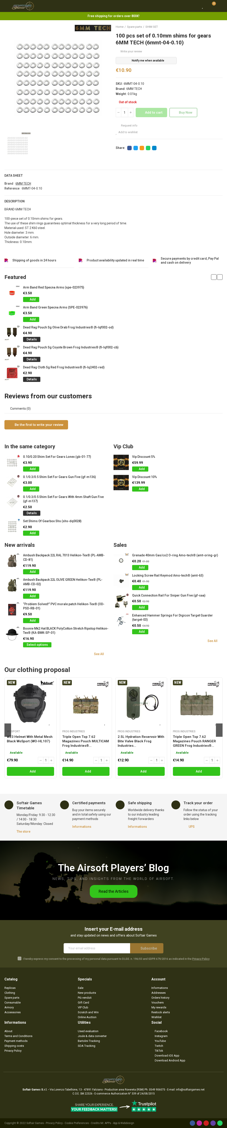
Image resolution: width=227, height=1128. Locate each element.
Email (142, 148)
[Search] (194, 6)
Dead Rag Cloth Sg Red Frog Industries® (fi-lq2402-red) (64, 367)
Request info (128, 125)
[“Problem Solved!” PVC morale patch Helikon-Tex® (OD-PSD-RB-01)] (12, 609)
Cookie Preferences (77, 1123)
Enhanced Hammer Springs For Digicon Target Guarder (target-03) (172, 618)
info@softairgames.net (190, 1089)
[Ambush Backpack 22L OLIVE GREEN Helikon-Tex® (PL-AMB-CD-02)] (12, 585)
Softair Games (35, 1123)
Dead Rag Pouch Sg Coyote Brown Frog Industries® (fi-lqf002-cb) (71, 347)
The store (23, 831)
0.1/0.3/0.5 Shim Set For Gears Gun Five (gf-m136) (59, 477)
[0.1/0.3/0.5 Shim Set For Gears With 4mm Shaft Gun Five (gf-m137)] (12, 502)
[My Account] (220, 6)
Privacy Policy (200, 958)
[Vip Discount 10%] (121, 482)
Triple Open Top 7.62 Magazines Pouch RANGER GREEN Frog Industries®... (194, 741)
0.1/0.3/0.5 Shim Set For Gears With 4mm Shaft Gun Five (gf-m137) (63, 499)
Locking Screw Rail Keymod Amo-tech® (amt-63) (168, 575)
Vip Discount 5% (143, 456)
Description (14, 201)
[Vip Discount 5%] (121, 462)
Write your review (131, 51)
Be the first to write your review (38, 425)
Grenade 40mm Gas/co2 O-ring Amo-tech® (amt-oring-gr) (175, 555)
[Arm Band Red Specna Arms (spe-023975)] (12, 293)
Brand (8, 183)
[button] (214, 277)
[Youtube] (206, 1123)
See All (99, 654)
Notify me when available (148, 60)
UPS (192, 826)
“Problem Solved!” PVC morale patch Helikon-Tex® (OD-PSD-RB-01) (63, 606)
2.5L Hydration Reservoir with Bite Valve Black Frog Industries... (141, 741)
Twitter (135, 148)
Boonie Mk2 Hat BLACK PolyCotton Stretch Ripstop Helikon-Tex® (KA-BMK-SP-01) (65, 631)
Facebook (129, 148)
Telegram (154, 148)
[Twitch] (213, 1123)
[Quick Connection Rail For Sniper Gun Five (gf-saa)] (121, 601)
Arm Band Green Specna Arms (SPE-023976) (55, 307)
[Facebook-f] (192, 1123)
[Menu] (6, 6)
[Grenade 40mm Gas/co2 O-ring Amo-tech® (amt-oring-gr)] (121, 561)
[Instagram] (199, 1123)
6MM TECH (134, 89)
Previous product (208, 27)
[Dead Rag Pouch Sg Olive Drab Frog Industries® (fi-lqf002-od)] (12, 333)
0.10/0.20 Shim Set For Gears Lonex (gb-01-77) (57, 456)
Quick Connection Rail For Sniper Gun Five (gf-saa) (168, 595)
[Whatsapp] (220, 1123)
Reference (12, 188)
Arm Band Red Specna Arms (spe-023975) (53, 287)
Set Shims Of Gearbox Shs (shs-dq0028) (52, 521)
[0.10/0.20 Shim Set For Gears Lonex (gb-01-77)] (12, 462)
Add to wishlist (128, 132)
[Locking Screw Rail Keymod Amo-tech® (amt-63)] (121, 581)
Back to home (213, 27)
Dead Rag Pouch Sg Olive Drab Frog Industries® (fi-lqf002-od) (68, 327)
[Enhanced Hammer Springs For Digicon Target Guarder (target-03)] (121, 621)
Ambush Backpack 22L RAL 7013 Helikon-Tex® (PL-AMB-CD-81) (64, 557)
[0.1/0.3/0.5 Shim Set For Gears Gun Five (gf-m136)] (12, 482)
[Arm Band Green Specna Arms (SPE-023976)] (12, 313)
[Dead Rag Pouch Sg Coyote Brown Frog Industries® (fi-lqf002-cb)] (12, 353)
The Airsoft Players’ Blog (113, 868)
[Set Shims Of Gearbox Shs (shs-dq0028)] (12, 526)
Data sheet (13, 175)
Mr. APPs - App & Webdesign (117, 1123)
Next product (219, 27)
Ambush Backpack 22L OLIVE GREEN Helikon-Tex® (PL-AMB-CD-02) (62, 582)
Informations (81, 826)
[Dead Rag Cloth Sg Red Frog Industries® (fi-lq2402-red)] (12, 373)
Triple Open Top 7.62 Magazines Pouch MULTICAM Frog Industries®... (85, 741)
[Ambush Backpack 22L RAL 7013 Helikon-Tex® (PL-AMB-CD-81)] (12, 561)
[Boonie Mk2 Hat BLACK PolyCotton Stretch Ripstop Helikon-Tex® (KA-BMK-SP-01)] (12, 634)
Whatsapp (148, 148)
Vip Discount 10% (144, 477)
